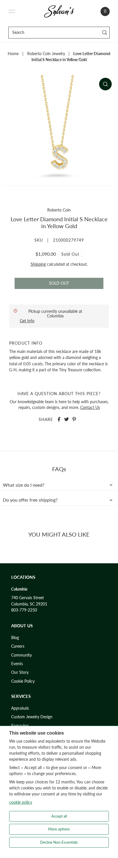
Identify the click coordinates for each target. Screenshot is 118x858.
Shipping (38, 264)
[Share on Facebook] (59, 419)
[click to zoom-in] (105, 84)
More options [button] (59, 829)
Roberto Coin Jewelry (46, 53)
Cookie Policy (23, 681)
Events (17, 663)
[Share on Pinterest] (74, 419)
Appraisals (20, 708)
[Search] (104, 32)
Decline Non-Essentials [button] (59, 842)
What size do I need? (23, 485)
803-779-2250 (24, 610)
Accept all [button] (59, 816)
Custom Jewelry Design (31, 717)
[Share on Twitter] (66, 419)
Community (21, 655)
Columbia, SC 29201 (29, 604)
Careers (17, 646)
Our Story (20, 672)
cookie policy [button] (20, 802)
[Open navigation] (11, 11)
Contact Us (90, 407)
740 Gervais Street (27, 597)
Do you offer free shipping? (30, 499)
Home (13, 53)
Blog (15, 637)
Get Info (27, 320)
